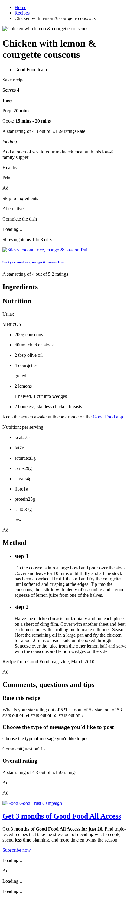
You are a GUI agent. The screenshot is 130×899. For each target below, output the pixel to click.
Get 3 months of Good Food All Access (61, 816)
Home (20, 7)
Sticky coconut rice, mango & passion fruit (33, 262)
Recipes (22, 12)
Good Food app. (108, 416)
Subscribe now (16, 850)
